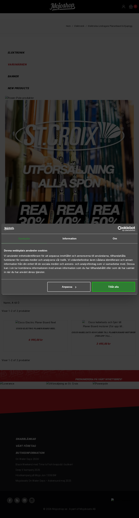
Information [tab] (69, 238)
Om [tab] (115, 238)
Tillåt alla (113, 286)
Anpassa (67, 286)
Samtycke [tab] (24, 238)
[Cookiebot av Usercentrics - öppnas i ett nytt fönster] (120, 228)
